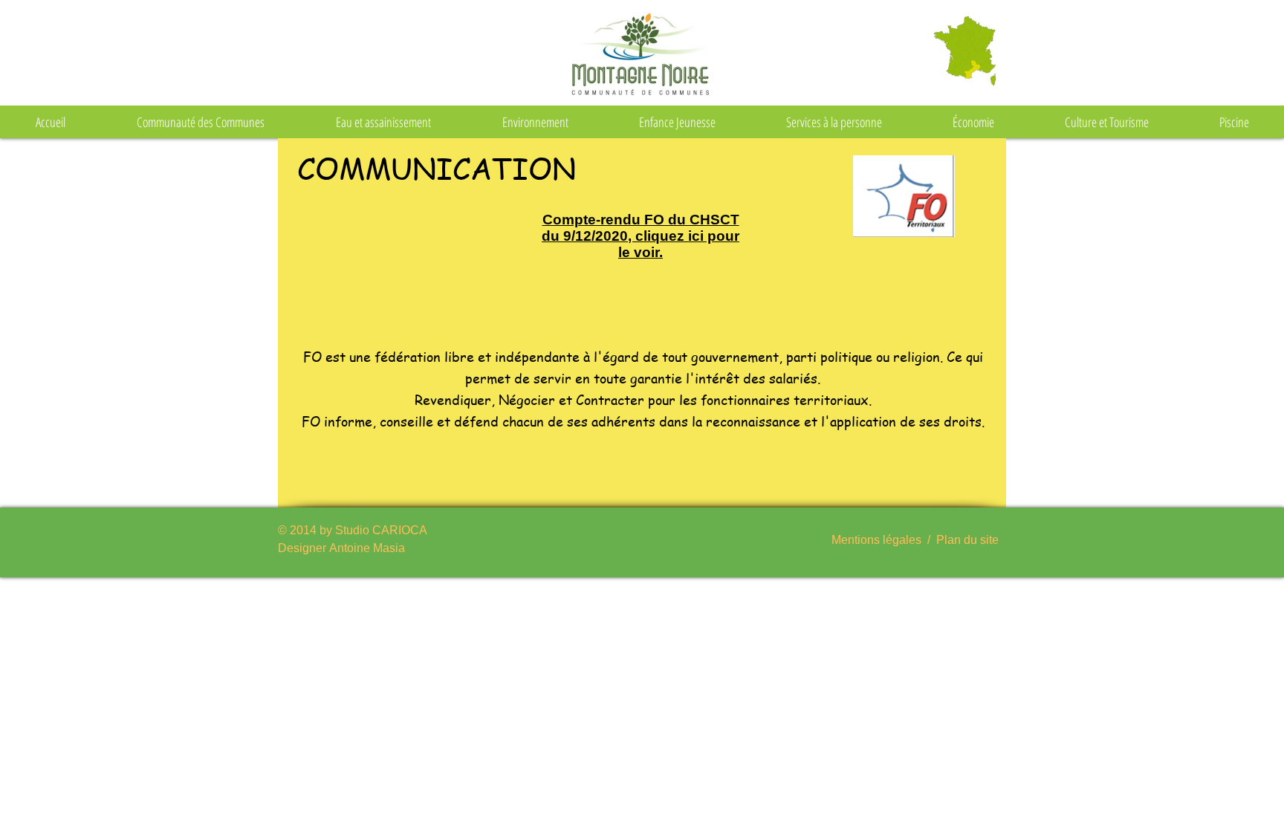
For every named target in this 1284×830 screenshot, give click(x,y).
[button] (200, 122)
